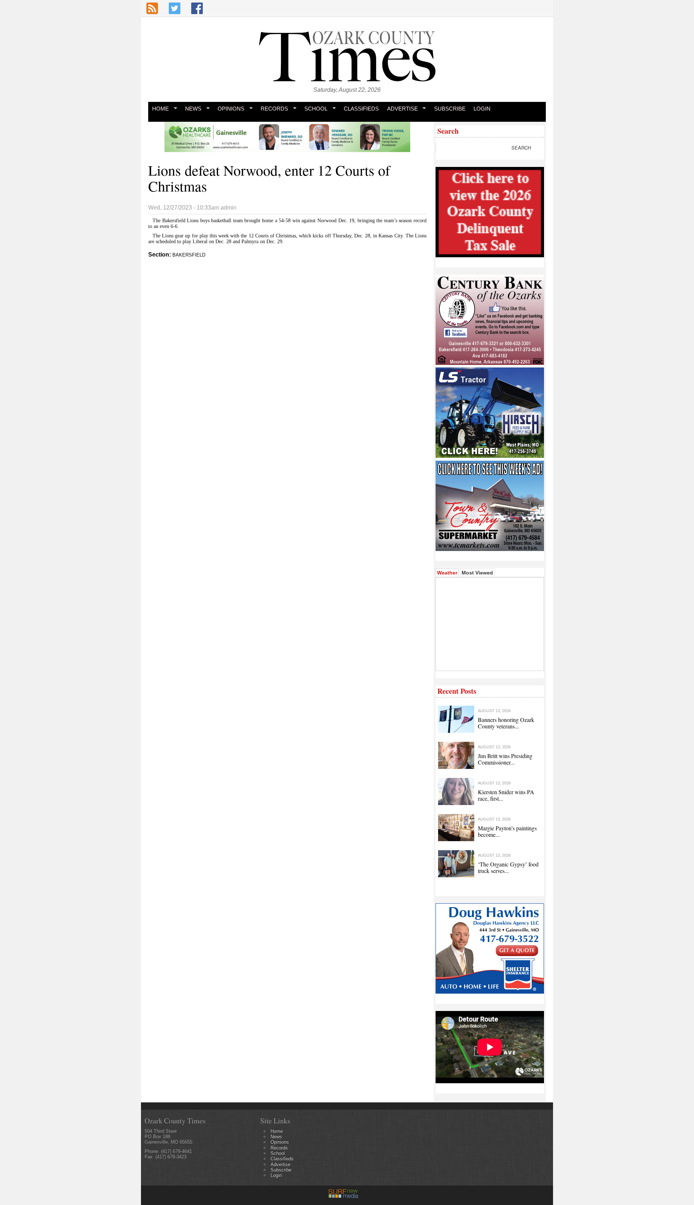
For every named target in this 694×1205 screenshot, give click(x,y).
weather (489, 659)
